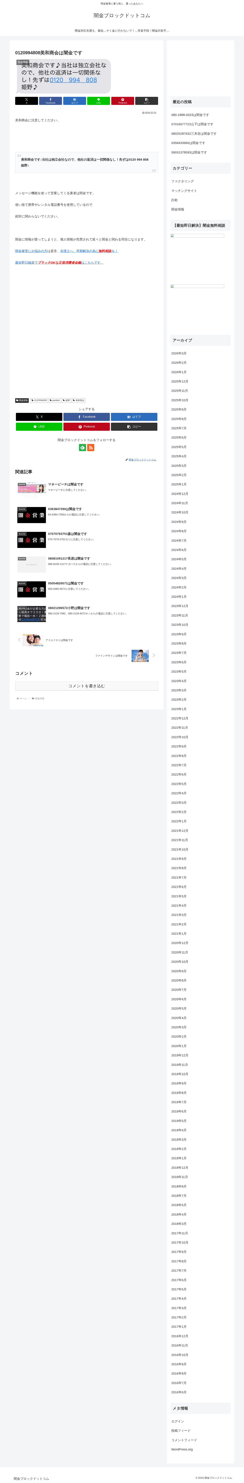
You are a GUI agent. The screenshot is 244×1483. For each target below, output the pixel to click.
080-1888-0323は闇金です (190, 115)
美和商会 (80, 400)
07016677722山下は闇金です (192, 124)
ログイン (177, 1421)
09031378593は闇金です (189, 152)
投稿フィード (181, 1430)
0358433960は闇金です (188, 143)
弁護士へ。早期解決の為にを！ (89, 251)
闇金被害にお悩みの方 (31, 251)
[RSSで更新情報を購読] (90, 447)
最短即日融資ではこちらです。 (59, 262)
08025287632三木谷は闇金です (194, 133)
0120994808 (40, 400)
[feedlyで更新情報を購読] (82, 447)
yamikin (56, 400)
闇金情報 (23, 400)
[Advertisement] (42, 305)
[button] (146, 101)
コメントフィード (184, 1440)
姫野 (68, 400)
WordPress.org (182, 1449)
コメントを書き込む (86, 686)
